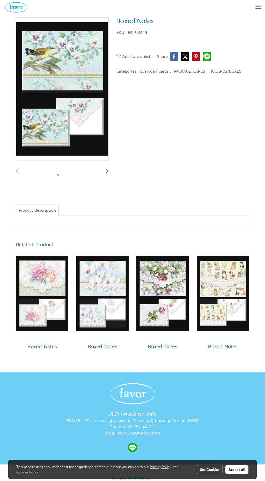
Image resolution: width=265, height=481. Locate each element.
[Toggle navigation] (258, 7)
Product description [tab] (37, 210)
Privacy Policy (160, 466)
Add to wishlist (135, 56)
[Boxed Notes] (62, 89)
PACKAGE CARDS (190, 71)
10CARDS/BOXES (226, 71)
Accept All (237, 469)
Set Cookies (209, 469)
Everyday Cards (155, 71)
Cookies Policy (27, 472)
